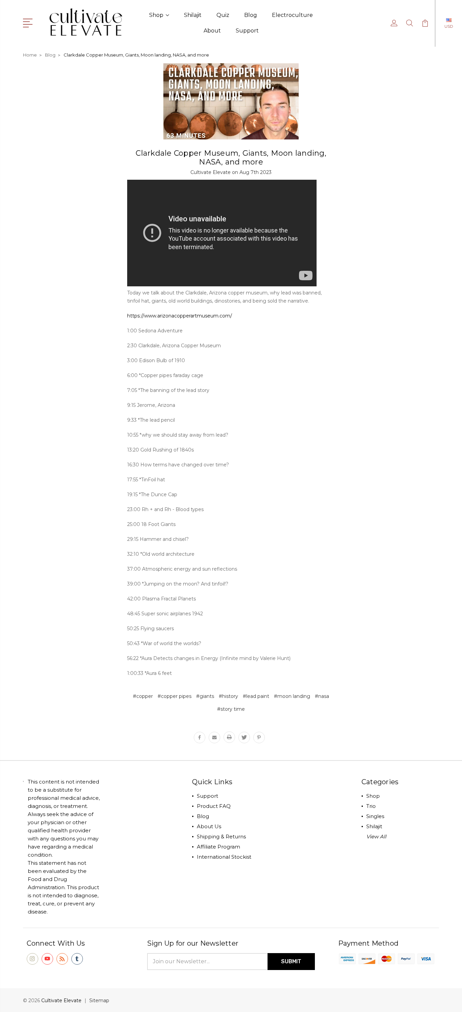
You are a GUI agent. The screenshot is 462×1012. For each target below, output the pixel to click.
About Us (209, 826)
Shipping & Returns (221, 836)
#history (228, 696)
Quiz (222, 15)
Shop (156, 15)
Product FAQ (214, 806)
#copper (143, 696)
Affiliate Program (218, 846)
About (212, 30)
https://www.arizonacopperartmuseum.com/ (179, 316)
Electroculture (292, 15)
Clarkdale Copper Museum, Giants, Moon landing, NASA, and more (231, 158)
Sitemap (99, 1000)
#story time (231, 709)
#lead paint (256, 696)
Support (247, 30)
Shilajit (193, 15)
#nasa (322, 696)
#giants (205, 696)
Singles (375, 816)
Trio (371, 806)
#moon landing (292, 696)
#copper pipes (174, 696)
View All (376, 836)
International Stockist (224, 857)
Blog (250, 15)
